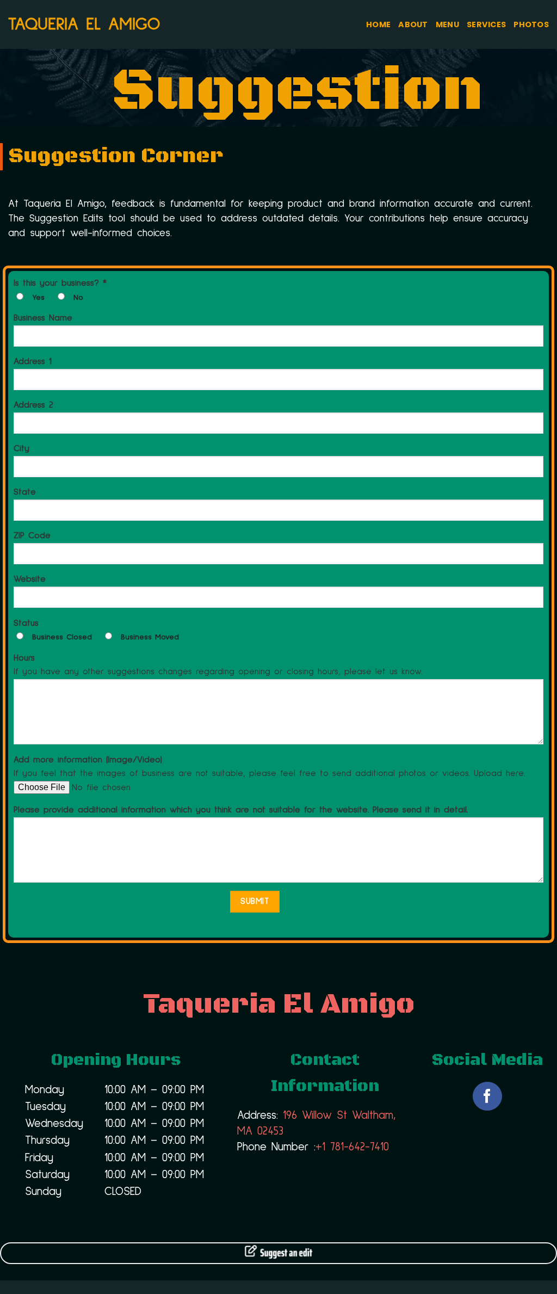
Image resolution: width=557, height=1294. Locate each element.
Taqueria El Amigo (84, 24)
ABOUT (413, 24)
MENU (447, 24)
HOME (378, 24)
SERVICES (486, 24)
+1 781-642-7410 (352, 1147)
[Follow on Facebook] (487, 1096)
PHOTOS (531, 24)
